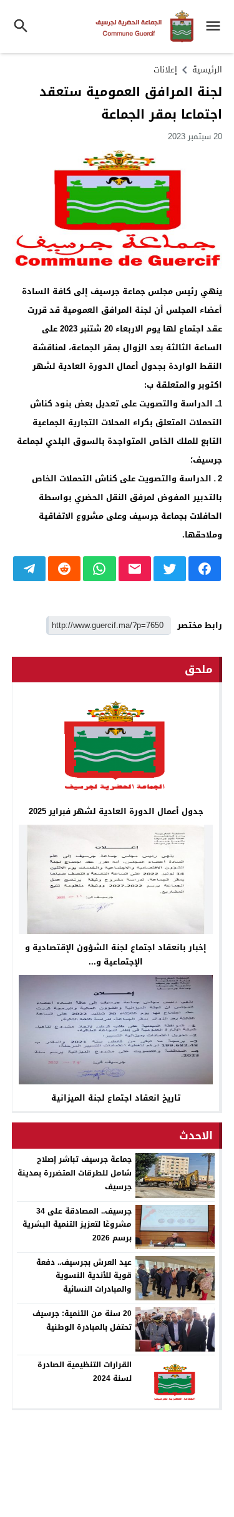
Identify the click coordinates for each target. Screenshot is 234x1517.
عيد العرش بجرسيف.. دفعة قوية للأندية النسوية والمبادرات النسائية (84, 1275)
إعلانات (165, 69)
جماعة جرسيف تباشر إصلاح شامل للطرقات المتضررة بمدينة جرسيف (74, 1172)
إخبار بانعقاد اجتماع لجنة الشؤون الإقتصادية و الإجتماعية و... (116, 955)
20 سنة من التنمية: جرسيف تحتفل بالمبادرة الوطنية (82, 1320)
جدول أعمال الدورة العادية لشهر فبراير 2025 (116, 811)
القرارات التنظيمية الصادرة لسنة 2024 (84, 1371)
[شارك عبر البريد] (135, 568)
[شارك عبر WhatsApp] (99, 568)
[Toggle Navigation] (216, 26)
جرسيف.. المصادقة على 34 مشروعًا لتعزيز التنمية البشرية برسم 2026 (77, 1224)
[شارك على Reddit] (64, 568)
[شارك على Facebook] (205, 568)
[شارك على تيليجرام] (29, 568)
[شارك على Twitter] (170, 568)
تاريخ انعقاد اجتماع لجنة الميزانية (115, 1098)
